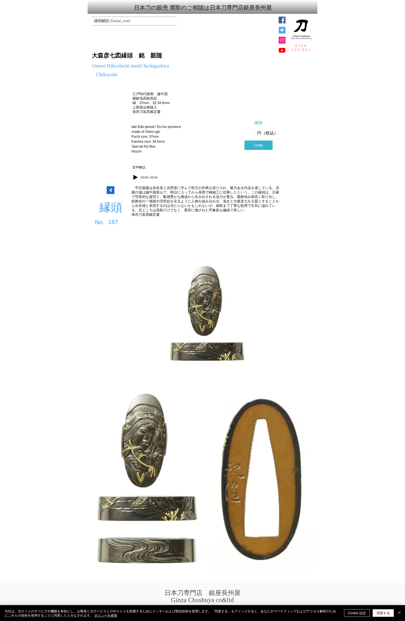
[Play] (135, 177)
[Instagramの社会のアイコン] (282, 40)
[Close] (399, 613)
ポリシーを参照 (105, 615)
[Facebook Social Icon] (282, 20)
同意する (383, 612)
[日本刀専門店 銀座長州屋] (282, 30)
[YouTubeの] (282, 50)
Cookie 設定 (357, 612)
